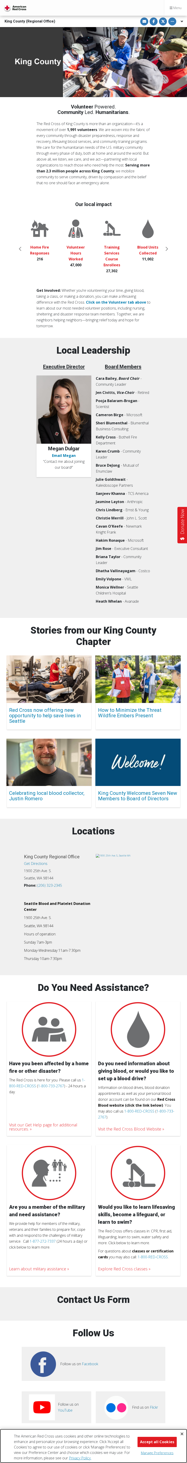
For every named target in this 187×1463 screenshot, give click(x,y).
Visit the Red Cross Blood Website (129, 1129)
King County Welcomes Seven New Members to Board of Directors (137, 795)
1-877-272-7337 (43, 1241)
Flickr (154, 1407)
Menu (177, 8)
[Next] (166, 249)
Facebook (90, 1363)
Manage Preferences (157, 1452)
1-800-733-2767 (51, 1085)
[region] (93, 1446)
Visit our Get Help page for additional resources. (43, 1127)
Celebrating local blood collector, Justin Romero (46, 795)
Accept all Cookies (157, 1441)
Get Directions (35, 863)
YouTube (65, 1410)
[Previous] (20, 249)
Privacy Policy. (80, 1457)
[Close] (182, 1434)
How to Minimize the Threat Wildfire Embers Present (129, 712)
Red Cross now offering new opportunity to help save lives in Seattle (45, 715)
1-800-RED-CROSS (139, 1111)
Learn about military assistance (37, 1269)
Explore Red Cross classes (123, 1269)
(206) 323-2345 (49, 885)
